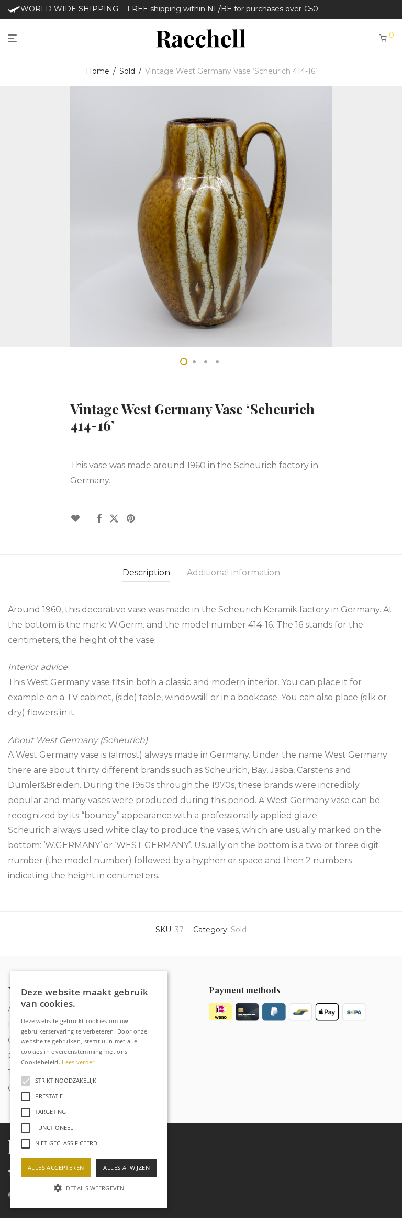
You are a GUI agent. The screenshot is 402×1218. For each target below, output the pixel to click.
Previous (10, 216)
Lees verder (78, 1062)
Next (392, 216)
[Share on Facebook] (99, 519)
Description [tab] (146, 572)
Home (97, 71)
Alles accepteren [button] (56, 1167)
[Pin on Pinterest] (131, 519)
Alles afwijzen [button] (126, 1167)
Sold (127, 71)
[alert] (89, 1089)
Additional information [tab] (233, 572)
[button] (89, 1188)
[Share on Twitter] (114, 519)
